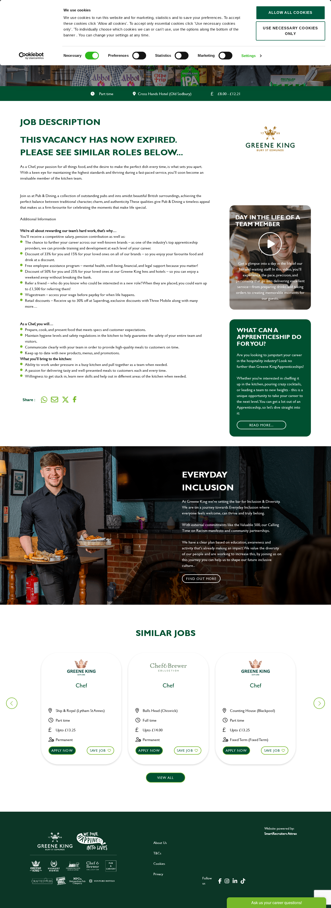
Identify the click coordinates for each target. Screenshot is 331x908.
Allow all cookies (290, 12)
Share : (29, 399)
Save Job (98, 750)
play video (270, 244)
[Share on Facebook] (75, 399)
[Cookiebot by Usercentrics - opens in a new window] (31, 55)
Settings (248, 56)
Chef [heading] (81, 685)
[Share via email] (54, 399)
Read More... (261, 425)
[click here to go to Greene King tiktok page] (243, 880)
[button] (319, 703)
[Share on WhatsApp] (44, 399)
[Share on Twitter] (65, 399)
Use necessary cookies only (290, 31)
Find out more (201, 578)
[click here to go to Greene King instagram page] (227, 880)
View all (165, 777)
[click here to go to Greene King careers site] (73, 858)
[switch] (139, 55)
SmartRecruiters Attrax (280, 833)
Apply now (62, 750)
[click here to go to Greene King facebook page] (220, 880)
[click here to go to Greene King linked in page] (235, 880)
